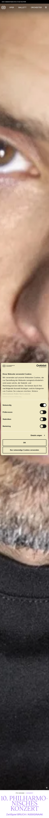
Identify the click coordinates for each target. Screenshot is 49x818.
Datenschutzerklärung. (12, 397)
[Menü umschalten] (46, 7)
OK (24, 443)
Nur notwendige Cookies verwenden (24, 450)
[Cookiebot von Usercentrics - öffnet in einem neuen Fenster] (36, 366)
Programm (20, 793)
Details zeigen (36, 435)
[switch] (43, 412)
